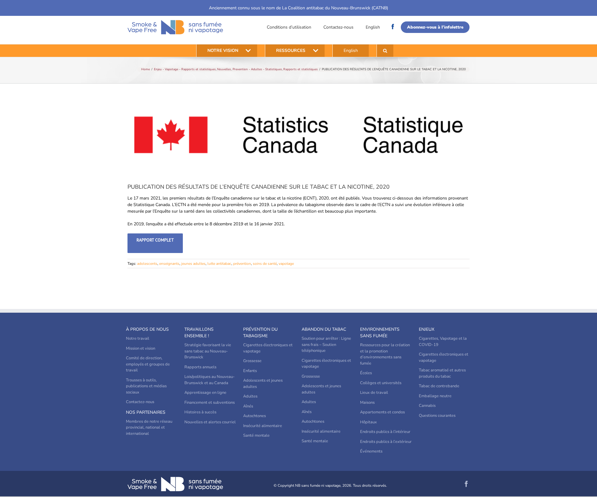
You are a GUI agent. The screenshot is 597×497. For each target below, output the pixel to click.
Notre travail (137, 338)
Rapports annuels (200, 367)
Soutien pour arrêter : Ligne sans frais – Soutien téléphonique (326, 344)
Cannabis (427, 405)
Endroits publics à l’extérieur (386, 441)
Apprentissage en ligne (205, 392)
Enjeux (426, 329)
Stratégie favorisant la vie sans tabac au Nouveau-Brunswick (207, 351)
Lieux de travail (374, 392)
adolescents (147, 263)
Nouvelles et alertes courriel (210, 422)
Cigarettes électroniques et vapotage (268, 348)
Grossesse (252, 361)
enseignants (169, 263)
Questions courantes (437, 415)
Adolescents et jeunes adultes (263, 383)
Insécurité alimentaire (262, 426)
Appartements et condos (382, 412)
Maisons (367, 402)
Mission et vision (140, 348)
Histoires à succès (200, 412)
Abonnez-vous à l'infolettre (435, 27)
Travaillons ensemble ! (199, 332)
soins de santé (265, 263)
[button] (385, 50)
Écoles (366, 373)
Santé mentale (256, 435)
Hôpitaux (368, 422)
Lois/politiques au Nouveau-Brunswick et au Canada (209, 380)
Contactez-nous (338, 27)
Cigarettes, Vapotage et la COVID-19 (443, 341)
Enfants (250, 371)
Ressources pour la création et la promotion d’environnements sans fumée (385, 354)
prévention (242, 263)
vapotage (286, 263)
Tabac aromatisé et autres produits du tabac (442, 373)
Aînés (248, 406)
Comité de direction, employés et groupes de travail (148, 364)
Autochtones (254, 416)
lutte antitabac (219, 263)
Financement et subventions (209, 402)
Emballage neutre (435, 396)
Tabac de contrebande (439, 386)
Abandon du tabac (324, 329)
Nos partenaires (145, 412)
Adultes (250, 396)
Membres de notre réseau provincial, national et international (149, 427)
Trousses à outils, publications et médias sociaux (146, 386)
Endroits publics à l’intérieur (385, 432)
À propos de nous (147, 329)
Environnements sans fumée (380, 332)
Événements (371, 451)
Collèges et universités (380, 383)
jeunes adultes (193, 263)
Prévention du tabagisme (260, 332)
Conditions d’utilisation (289, 27)
